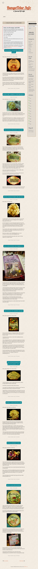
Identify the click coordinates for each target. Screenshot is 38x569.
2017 (30, 98)
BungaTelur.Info (19, 7)
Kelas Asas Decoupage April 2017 (31, 61)
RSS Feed (3, 3)
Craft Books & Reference (31, 45)
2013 (30, 108)
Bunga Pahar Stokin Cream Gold (13, 197)
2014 (30, 106)
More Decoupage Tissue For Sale (32, 91)
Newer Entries (6, 560)
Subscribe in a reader (31, 33)
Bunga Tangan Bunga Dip (13, 402)
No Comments (18, 88)
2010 (30, 116)
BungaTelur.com (9, 47)
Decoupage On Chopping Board (14, 311)
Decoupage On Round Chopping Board (14, 51)
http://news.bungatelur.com (14, 46)
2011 (30, 113)
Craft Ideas (11, 88)
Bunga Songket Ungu (13, 443)
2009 (30, 118)
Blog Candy (30, 41)
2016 (30, 100)
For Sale (30, 49)
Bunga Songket (31, 79)
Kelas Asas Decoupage (13, 485)
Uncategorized (31, 52)
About (4, 16)
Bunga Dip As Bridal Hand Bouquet (13, 94)
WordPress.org (25, 566)
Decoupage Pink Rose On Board (14, 130)
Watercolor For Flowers (31, 64)
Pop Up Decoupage (31, 70)
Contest (30, 42)
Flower (30, 48)
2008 (30, 121)
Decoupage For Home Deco (31, 67)
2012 (30, 111)
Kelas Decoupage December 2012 (13, 246)
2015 (30, 103)
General (30, 51)
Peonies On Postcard (32, 68)
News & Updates (31, 131)
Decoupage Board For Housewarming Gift (14, 363)
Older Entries (21, 560)
